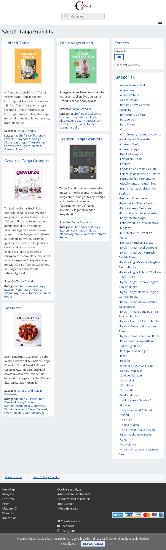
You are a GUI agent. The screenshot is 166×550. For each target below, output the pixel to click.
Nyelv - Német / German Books (23, 147)
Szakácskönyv (35, 135)
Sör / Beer (126, 385)
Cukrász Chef (35, 399)
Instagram (67, 531)
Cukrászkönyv (13, 402)
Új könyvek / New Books (136, 434)
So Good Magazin (132, 375)
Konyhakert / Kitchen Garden (139, 213)
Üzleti (124, 439)
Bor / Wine (127, 124)
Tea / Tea (126, 420)
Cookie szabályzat (70, 489)
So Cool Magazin (131, 371)
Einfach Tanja (16, 42)
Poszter (125, 361)
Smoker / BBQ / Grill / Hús (136, 366)
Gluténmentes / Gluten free (138, 183)
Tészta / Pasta (129, 425)
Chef (21, 135)
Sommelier (127, 380)
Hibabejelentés (67, 508)
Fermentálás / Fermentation (138, 178)
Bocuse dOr (128, 119)
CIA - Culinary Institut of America (140, 134)
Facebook (67, 526)
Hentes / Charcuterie (133, 198)
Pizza (123, 356)
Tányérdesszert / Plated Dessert (25, 409)
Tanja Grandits (26, 131)
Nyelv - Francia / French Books (139, 321)
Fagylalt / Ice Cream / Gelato (138, 169)
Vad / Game (128, 444)
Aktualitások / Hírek (133, 85)
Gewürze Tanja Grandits (26, 160)
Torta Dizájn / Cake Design (137, 430)
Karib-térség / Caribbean (136, 208)
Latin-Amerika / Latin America (139, 223)
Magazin (125, 228)
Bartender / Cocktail (133, 115)
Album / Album (129, 95)
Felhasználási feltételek (73, 499)
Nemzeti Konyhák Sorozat (137, 242)
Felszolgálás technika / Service (140, 174)
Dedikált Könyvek (131, 154)
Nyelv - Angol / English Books (139, 247)
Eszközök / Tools (131, 159)
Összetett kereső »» (127, 65)
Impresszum (66, 504)
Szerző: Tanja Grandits (46, 477)
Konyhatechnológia (28, 139)
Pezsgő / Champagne (134, 351)
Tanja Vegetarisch (76, 42)
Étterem (9, 139)
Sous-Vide (127, 390)
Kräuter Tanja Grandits (80, 139)
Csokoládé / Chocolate (135, 139)
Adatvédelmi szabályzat (73, 494)
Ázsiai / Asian (129, 100)
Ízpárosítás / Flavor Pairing (137, 203)
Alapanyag (11, 142)
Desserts (12, 307)
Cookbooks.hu (13, 477)
